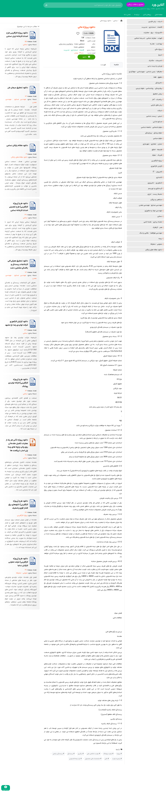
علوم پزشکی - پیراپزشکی (153, 133)
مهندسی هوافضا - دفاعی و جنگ (150, 233)
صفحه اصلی (158, 15)
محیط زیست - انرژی (155, 194)
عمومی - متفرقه (156, 244)
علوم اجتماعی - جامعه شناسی (151, 127)
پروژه (118, 754)
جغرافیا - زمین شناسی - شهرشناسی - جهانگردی (145, 72)
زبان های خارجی (156, 105)
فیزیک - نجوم (157, 155)
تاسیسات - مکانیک (155, 60)
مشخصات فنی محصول (92, 759)
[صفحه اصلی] (121, 21)
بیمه (160, 238)
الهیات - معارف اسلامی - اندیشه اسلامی (148, 38)
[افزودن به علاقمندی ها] (78, 33)
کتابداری (159, 177)
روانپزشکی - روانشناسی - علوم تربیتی (149, 88)
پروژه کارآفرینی (156, 161)
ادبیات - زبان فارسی (155, 21)
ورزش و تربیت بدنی (155, 66)
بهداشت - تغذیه (156, 44)
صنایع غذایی (157, 122)
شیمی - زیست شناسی (154, 116)
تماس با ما (127, 15)
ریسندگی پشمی (58, 754)
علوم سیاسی (157, 138)
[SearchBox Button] (46, 5)
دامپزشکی (158, 83)
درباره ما (136, 15)
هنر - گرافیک (157, 227)
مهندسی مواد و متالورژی (153, 211)
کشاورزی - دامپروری (155, 183)
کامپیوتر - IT (157, 172)
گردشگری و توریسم (155, 188)
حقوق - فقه (157, 77)
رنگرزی (80, 754)
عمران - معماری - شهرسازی (152, 144)
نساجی (159, 216)
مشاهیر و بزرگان (156, 199)
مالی (106, 759)
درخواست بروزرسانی (66, 44)
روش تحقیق (157, 94)
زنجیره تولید (116, 759)
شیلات (159, 110)
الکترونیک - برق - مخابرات (153, 32)
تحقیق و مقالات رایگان (136, 4)
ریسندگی (70, 754)
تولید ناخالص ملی (93, 754)
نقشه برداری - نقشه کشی (153, 222)
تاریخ (160, 55)
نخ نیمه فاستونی (74, 759)
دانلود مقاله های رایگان (153, 250)
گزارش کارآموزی (156, 166)
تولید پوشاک (107, 754)
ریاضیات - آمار (157, 99)
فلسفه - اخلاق (157, 149)
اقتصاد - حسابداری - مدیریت (152, 27)
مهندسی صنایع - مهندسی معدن (150, 205)
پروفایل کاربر (147, 15)
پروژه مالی (158, 49)
